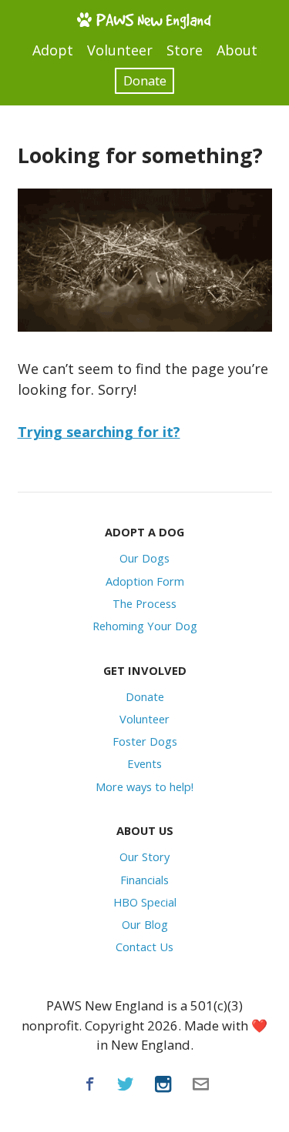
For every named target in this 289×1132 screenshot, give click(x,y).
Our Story (144, 856)
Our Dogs (144, 558)
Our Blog (145, 924)
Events (144, 763)
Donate (144, 80)
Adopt (52, 50)
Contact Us (144, 946)
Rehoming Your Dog (144, 625)
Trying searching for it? (99, 431)
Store (184, 50)
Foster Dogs (145, 741)
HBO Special (144, 902)
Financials (144, 879)
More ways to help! (144, 786)
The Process (144, 603)
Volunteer (120, 50)
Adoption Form (145, 581)
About (237, 50)
